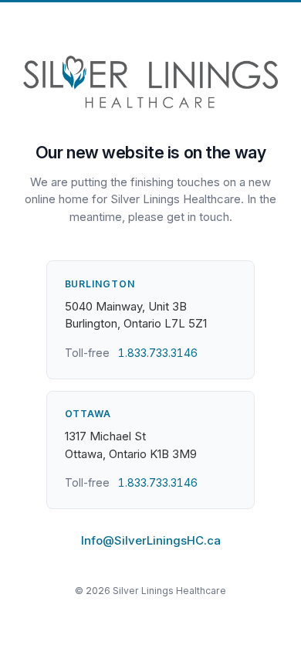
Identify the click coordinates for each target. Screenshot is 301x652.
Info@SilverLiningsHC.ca (151, 540)
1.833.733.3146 (158, 352)
